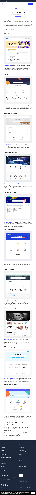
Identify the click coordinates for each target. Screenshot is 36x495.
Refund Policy (3, 471)
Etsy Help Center (7, 105)
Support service (3, 467)
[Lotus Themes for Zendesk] (4, 4)
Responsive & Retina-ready (22, 446)
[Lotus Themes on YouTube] (5, 485)
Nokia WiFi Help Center (8, 144)
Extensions (2, 450)
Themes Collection (3, 446)
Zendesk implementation (4, 455)
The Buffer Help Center (8, 263)
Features (20, 444)
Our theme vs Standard (4, 463)
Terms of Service (3, 469)
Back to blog (18, 8)
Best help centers (18, 16)
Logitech (11, 339)
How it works (3, 466)
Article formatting (21, 450)
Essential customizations (22, 466)
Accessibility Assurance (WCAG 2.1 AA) (6, 457)
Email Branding (3, 448)
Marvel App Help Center (8, 378)
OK (32, 493)
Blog (19, 463)
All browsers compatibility (22, 451)
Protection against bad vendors (23, 467)
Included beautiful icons (22, 448)
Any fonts (20, 453)
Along (5, 415)
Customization (3, 447)
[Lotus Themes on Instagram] (7, 485)
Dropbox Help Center (8, 65)
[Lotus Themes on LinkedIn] (3, 485)
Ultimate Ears (6, 339)
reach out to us (9, 432)
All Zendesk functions (22, 447)
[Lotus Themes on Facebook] (2, 485)
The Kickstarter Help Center (9, 222)
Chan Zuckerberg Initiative (19, 415)
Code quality (20, 455)
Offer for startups (3, 454)
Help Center (20, 462)
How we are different (4, 462)
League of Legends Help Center (16, 183)
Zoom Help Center (7, 300)
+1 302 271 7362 (4, 475)
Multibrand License (3, 453)
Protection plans (3, 451)
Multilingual (20, 454)
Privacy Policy (3, 470)
